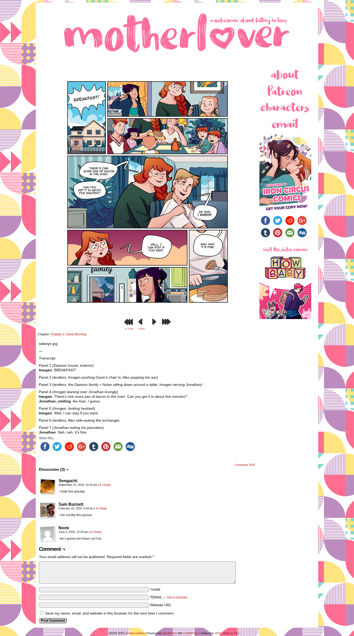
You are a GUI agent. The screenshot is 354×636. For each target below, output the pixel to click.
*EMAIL (168, 597)
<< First (129, 329)
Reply (107, 484)
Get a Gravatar (177, 597)
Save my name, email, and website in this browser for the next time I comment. (109, 613)
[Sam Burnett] (47, 510)
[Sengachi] (47, 487)
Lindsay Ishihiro (134, 633)
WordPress (169, 633)
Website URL (161, 605)
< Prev (141, 329)
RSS (218, 633)
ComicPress (191, 633)
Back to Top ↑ (232, 633)
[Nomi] (47, 534)
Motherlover (177, 32)
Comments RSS (245, 464)
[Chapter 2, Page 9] (147, 314)
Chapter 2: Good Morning (68, 334)
